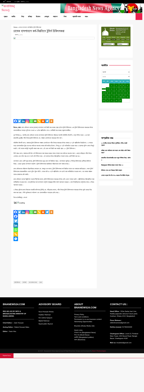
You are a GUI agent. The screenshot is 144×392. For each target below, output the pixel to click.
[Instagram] (27, 121)
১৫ (111, 93)
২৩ (116, 97)
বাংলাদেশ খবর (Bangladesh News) (85, 332)
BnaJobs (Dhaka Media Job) (84, 326)
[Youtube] (133, 16)
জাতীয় (13, 16)
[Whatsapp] (31, 121)
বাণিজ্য (30, 16)
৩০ (116, 100)
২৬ (127, 97)
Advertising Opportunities (83, 321)
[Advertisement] (54, 101)
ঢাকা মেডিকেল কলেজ (33, 282)
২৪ (120, 97)
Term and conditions (81, 317)
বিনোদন (38, 16)
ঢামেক (41, 282)
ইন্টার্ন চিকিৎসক (17, 282)
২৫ (123, 97)
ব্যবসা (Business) (79, 339)
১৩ (104, 93)
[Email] (35, 121)
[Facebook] (128, 16)
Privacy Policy (79, 314)
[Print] (43, 121)
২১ (107, 97)
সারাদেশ (55, 16)
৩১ (120, 100)
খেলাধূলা (46, 16)
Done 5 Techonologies (99, 351)
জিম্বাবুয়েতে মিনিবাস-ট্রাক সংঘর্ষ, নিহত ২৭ (112, 165)
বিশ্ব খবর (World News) (81, 335)
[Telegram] (47, 121)
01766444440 (127, 327)
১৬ (116, 93)
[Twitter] (130, 16)
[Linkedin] (23, 121)
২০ (104, 97)
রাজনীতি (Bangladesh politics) (84, 337)
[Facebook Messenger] (16, 239)
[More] (51, 121)
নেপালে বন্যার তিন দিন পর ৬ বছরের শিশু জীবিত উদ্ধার (115, 175)
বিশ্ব (22, 16)
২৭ (104, 100)
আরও (86, 16)
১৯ (127, 93)
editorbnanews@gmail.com (119, 323)
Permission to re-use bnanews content (88, 319)
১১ (123, 89)
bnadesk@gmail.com (124, 343)
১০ (120, 89)
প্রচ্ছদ (6, 16)
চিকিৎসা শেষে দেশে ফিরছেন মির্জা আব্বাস (111, 170)
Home (15, 27)
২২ (111, 97)
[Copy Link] (39, 121)
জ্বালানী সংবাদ (77, 16)
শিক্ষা (65, 16)
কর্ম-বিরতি (24, 282)
